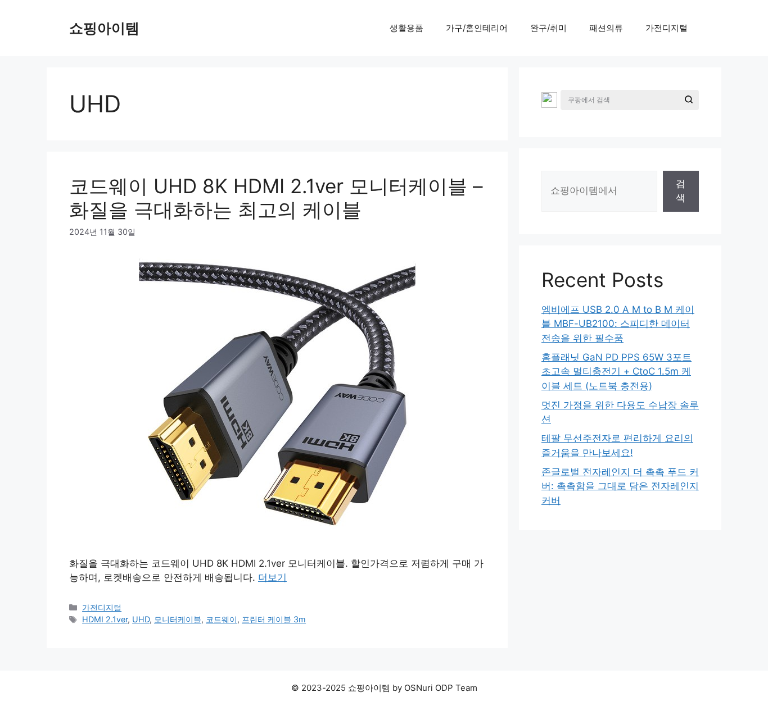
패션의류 (606, 27)
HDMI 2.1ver (105, 619)
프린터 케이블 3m (274, 619)
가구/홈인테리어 (477, 27)
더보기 (272, 577)
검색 (680, 191)
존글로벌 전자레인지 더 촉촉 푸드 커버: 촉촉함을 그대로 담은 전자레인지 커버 (620, 486)
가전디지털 (666, 27)
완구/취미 (548, 27)
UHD (141, 619)
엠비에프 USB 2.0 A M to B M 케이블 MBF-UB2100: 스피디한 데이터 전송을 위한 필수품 (617, 324)
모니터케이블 (177, 619)
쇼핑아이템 (104, 28)
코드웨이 (221, 619)
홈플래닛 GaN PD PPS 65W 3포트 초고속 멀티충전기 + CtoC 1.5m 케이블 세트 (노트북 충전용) (616, 371)
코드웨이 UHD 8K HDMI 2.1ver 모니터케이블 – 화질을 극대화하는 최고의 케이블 (276, 197)
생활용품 (406, 27)
